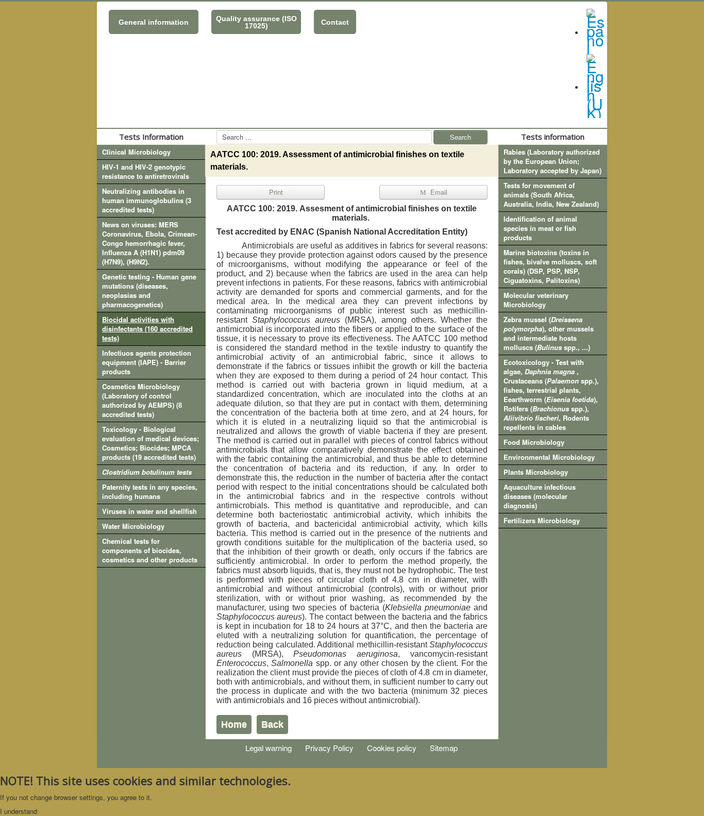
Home (234, 724)
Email (437, 192)
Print (275, 192)
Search (460, 137)
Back (272, 724)
